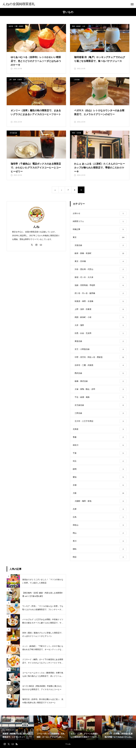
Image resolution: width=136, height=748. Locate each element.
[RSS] (16, 744)
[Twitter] (32, 244)
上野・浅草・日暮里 (15, 79)
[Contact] (41, 244)
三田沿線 (77, 79)
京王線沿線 (13, 133)
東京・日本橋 (76, 133)
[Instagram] (36, 244)
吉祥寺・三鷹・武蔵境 (16, 26)
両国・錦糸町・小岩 (78, 26)
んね (36, 226)
